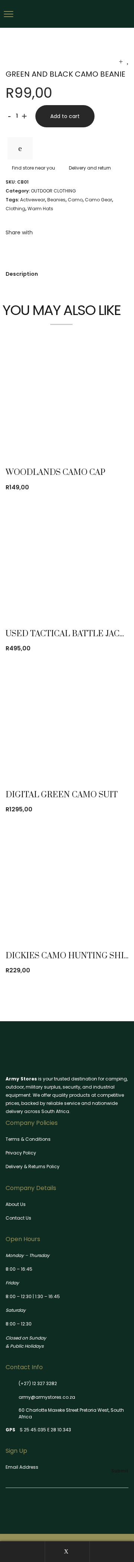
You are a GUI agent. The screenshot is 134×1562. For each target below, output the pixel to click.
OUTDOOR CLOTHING (53, 191)
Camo (75, 200)
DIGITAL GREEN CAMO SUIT (62, 795)
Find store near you (33, 168)
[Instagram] (20, 1507)
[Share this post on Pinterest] (29, 248)
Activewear (32, 200)
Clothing (15, 208)
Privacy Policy (21, 1153)
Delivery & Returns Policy (33, 1166)
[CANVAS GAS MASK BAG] (127, 61)
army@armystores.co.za (47, 1397)
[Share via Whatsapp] (41, 248)
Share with (19, 232)
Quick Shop (64, 434)
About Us (16, 1204)
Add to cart (65, 116)
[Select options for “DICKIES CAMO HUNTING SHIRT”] (106, 918)
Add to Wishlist (20, 148)
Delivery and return (90, 168)
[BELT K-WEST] (121, 61)
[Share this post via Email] (52, 248)
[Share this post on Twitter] (18, 248)
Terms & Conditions (28, 1139)
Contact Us (18, 1218)
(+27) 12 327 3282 (38, 1383)
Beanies (56, 200)
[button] (106, 434)
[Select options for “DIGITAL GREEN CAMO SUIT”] (106, 757)
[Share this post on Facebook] (7, 248)
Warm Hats (40, 208)
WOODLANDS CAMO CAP (55, 472)
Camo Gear (98, 200)
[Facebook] (8, 1507)
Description (22, 274)
